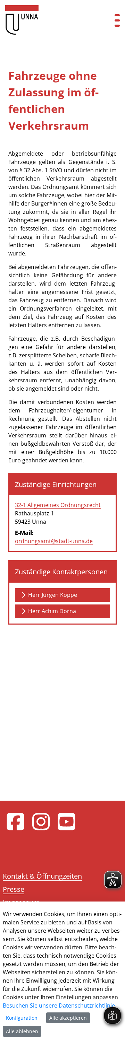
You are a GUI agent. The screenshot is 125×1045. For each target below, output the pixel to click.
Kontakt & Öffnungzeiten (42, 876)
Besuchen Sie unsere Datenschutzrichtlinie (59, 1005)
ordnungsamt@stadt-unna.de (54, 541)
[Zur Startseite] (52, 20)
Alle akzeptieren (68, 1017)
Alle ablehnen (22, 1031)
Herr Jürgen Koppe (52, 595)
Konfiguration (22, 1017)
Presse (13, 889)
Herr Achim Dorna (52, 611)
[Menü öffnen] (117, 19)
